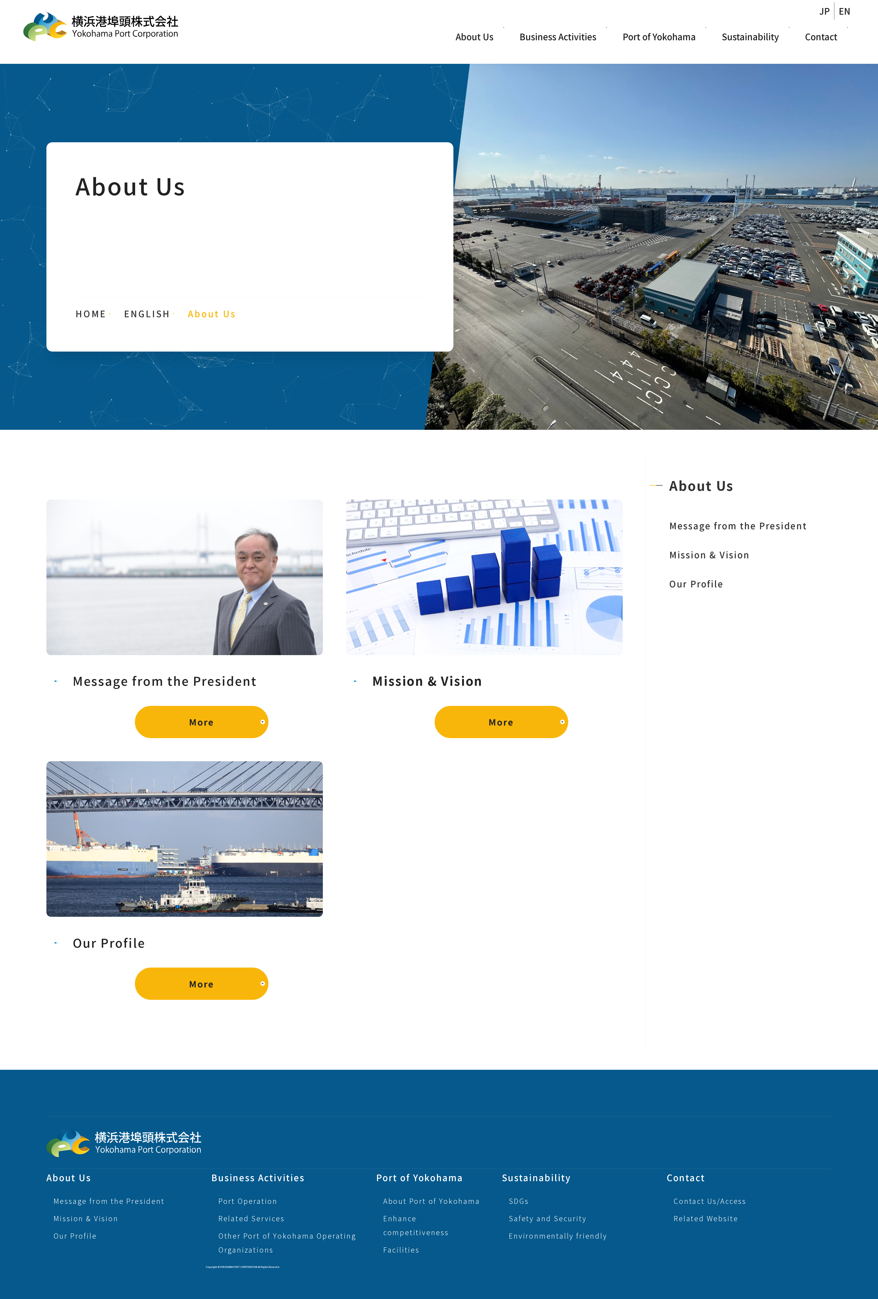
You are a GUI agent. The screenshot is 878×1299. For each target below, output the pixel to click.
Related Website (706, 1218)
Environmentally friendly (558, 1236)
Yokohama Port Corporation (100, 26)
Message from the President (738, 525)
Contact (821, 36)
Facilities (401, 1250)
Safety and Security (547, 1218)
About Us (474, 36)
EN (844, 11)
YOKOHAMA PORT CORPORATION (123, 1142)
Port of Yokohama (659, 36)
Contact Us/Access (710, 1201)
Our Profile (696, 583)
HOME (91, 313)
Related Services (251, 1218)
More (201, 721)
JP (824, 11)
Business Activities (557, 36)
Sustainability (750, 36)
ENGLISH (147, 313)
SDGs (519, 1201)
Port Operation (248, 1201)
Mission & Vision (709, 554)
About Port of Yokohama (431, 1201)
